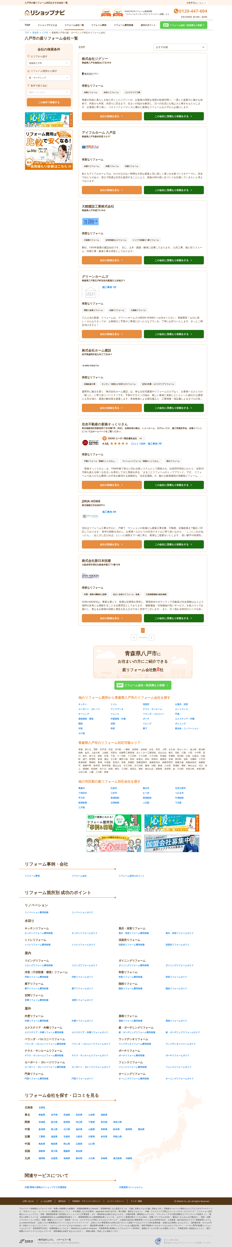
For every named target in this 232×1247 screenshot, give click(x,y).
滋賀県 (54, 1136)
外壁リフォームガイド (82, 1020)
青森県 (35, 32)
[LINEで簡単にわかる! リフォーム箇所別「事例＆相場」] (113, 823)
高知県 (79, 1151)
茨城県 (42, 1121)
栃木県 (54, 1121)
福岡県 (42, 1158)
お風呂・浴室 (181, 704)
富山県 (54, 1129)
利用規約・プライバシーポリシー (86, 1201)
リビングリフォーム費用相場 (39, 965)
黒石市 (146, 788)
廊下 (145, 728)
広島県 (79, 1143)
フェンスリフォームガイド (178, 1066)
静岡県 (129, 1129)
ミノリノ (46, 1211)
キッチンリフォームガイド (84, 933)
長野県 (104, 1129)
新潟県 (42, 1129)
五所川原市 (180, 788)
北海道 (42, 1107)
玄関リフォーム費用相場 (36, 1000)
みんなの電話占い (185, 1217)
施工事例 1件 (109, 287)
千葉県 (91, 1121)
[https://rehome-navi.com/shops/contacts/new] (171, 843)
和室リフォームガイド (176, 976)
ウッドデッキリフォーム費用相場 (135, 1043)
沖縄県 (129, 1158)
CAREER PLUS (143, 1219)
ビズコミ (176, 1222)
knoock (87, 1208)
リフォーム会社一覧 (74, 25)
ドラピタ (51, 1228)
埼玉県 (79, 1121)
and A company (84, 1228)
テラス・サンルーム (152, 709)
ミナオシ (159, 1228)
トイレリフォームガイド (83, 944)
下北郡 (178, 802)
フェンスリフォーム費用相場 (133, 1066)
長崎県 (67, 1158)
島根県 (54, 1143)
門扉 (177, 713)
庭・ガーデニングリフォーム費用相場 (137, 1032)
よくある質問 (46, 1201)
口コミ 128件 (138, 443)
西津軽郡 (147, 797)
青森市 (81, 788)
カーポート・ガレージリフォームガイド (91, 1066)
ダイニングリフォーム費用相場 (134, 965)
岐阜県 (116, 1129)
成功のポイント (148, 25)
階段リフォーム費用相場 (130, 988)
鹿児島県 (117, 1158)
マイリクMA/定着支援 (125, 1222)
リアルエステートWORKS (119, 1228)
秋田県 (79, 1114)
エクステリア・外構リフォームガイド (90, 1032)
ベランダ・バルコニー (153, 713)
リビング (147, 723)
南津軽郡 (82, 802)
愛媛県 (67, 1151)
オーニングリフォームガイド (180, 1078)
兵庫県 (91, 1136)
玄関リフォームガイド (82, 1000)
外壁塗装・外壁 (118, 718)
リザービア (91, 1219)
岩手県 (54, 1114)
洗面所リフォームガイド (177, 944)
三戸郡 (81, 807)
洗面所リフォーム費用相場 (131, 944)
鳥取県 (42, 1143)
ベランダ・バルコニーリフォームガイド (91, 1043)
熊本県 (79, 1158)
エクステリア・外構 (184, 718)
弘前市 (114, 788)
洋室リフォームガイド (82, 976)
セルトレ (131, 1211)
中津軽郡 (179, 797)
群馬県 (67, 1121)
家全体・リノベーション (187, 728)
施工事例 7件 (155, 443)
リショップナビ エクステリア (170, 1211)
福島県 (104, 1114)
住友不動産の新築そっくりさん (105, 424)
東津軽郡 (115, 797)
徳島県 (42, 1151)
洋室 (80, 728)
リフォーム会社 (79, 875)
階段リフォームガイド (176, 988)
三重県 (42, 1136)
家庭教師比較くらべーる (96, 1217)
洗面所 (146, 704)
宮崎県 (104, 1158)
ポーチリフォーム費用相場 (131, 1055)
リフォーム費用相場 (123, 25)
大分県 (91, 1158)
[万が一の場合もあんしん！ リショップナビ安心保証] (113, 843)
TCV (106, 1211)
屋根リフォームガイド (176, 1020)
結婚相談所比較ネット (58, 1217)
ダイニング (180, 723)
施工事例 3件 (109, 511)
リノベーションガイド (82, 912)
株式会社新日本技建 (96, 560)
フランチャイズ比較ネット (181, 1214)
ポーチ (146, 718)
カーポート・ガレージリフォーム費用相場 (45, 1066)
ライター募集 (136, 1201)
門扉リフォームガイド (82, 1078)
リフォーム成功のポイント (131, 875)
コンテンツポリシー (115, 1201)
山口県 (91, 1143)
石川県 (67, 1129)
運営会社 (62, 1201)
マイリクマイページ (62, 1222)
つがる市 (179, 792)
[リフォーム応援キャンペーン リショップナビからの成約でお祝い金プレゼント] (49, 119)
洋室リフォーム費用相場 (36, 976)
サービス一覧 (64, 1239)
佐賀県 (54, 1158)
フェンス (115, 713)
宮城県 (67, 1114)
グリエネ (140, 1214)
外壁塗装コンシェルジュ (131, 1187)
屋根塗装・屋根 (85, 718)
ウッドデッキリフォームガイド (181, 1043)
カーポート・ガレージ (89, 709)
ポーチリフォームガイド (177, 1055)
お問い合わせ (28, 1201)
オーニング (83, 713)
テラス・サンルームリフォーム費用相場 (44, 1055)
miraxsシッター (69, 1225)
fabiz (131, 1217)
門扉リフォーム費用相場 (36, 1078)
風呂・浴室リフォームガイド (180, 933)
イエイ (191, 1228)
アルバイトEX (35, 1208)
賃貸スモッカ (114, 1208)
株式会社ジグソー (95, 58)
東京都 (104, 1121)
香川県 (54, 1151)
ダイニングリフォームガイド (180, 965)
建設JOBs (114, 1225)
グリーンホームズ (95, 276)
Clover (159, 1217)
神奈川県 (117, 1121)
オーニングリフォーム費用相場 (134, 1078)
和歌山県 (117, 1136)
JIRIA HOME (91, 501)
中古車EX (83, 1211)
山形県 (91, 1114)
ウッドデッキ (117, 709)
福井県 (79, 1129)
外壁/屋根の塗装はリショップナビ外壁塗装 (45, 1187)
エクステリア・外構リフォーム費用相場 (44, 1032)
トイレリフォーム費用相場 (37, 944)
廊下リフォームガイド (82, 988)
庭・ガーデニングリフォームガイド (183, 1032)
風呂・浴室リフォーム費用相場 (134, 933)
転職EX (64, 1208)
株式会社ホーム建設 (96, 350)
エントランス (181, 709)
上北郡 (146, 802)
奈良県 (104, 1136)
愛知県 (141, 1129)
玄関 (113, 723)
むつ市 (146, 792)
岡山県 (67, 1143)
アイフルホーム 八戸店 (99, 132)
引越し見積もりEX (145, 1208)
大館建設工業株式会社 (98, 206)
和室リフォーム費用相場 (130, 976)
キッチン (82, 704)
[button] (183, 25)
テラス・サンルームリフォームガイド (90, 1055)
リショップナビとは (47, 25)
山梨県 (91, 1129)
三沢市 (114, 792)
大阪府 (79, 1136)
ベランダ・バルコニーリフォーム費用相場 (45, 1043)
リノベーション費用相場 (36, 912)
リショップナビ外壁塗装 (64, 1214)
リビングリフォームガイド (84, 965)
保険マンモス (102, 1231)
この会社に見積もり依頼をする (174, 116)
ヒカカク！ (69, 1231)
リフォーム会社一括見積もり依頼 (143, 685)
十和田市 (82, 792)
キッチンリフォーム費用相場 (39, 933)
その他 (81, 733)
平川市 (81, 797)
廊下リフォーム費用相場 (36, 988)
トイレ (114, 704)
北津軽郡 (115, 802)
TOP (27, 25)
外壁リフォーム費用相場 (36, 1020)
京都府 (67, 1136)
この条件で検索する (49, 102)
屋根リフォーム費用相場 (130, 1020)
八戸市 (45, 32)
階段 (80, 723)
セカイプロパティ (162, 1225)
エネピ (108, 1214)
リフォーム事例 (98, 25)
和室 (113, 728)
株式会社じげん (46, 1239)
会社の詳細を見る (112, 116)
